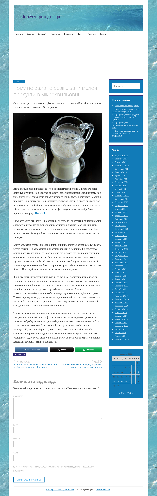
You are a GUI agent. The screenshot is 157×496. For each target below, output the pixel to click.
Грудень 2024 (121, 162)
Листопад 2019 (122, 339)
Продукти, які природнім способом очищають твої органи (125, 117)
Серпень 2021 (121, 269)
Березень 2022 (121, 249)
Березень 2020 (121, 325)
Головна (18, 33)
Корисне (92, 33)
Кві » (130, 393)
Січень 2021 (120, 292)
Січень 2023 (120, 225)
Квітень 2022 (121, 245)
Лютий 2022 (120, 252)
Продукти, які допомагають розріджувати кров (125, 125)
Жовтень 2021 (121, 262)
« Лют (122, 393)
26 (126, 381)
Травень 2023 (121, 215)
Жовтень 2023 (121, 198)
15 (138, 372)
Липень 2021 (121, 272)
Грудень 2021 (121, 255)
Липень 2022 (121, 235)
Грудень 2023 (121, 192)
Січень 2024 (120, 189)
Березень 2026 (121, 155)
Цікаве (30, 33)
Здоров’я (42, 33)
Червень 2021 (121, 275)
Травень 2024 (121, 175)
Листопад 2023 (122, 195)
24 (118, 381)
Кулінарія (55, 33)
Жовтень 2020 (121, 302)
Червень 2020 (121, 316)
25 (122, 381)
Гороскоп (69, 33)
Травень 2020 (121, 319)
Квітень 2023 (121, 219)
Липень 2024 (121, 172)
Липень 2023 (121, 209)
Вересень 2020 (121, 305)
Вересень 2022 (121, 232)
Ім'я (15, 425)
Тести (81, 33)
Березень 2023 (121, 222)
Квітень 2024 (121, 178)
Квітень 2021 (121, 282)
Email (16, 439)
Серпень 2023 (121, 205)
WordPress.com (103, 489)
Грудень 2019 (121, 336)
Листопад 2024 (122, 165)
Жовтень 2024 (121, 168)
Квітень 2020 (121, 322)
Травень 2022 (121, 242)
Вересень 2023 (121, 202)
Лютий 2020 (120, 329)
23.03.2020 (19, 82)
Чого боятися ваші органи (127, 105)
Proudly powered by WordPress (60, 489)
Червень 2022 (121, 239)
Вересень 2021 (121, 265)
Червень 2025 (121, 158)
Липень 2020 (121, 312)
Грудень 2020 (121, 295)
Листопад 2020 (122, 299)
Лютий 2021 (120, 289)
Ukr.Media (40, 213)
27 (130, 381)
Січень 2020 (120, 332)
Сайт (15, 453)
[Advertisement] (78, 61)
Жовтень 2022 (121, 229)
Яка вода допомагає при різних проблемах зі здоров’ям (125, 133)
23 (114, 381)
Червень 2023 (121, 212)
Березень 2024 (121, 182)
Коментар (18, 396)
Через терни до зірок (42, 16)
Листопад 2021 (122, 259)
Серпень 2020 (121, 309)
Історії (103, 33)
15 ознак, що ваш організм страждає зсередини (125, 110)
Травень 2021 (121, 279)
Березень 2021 (121, 285)
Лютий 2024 (120, 185)
